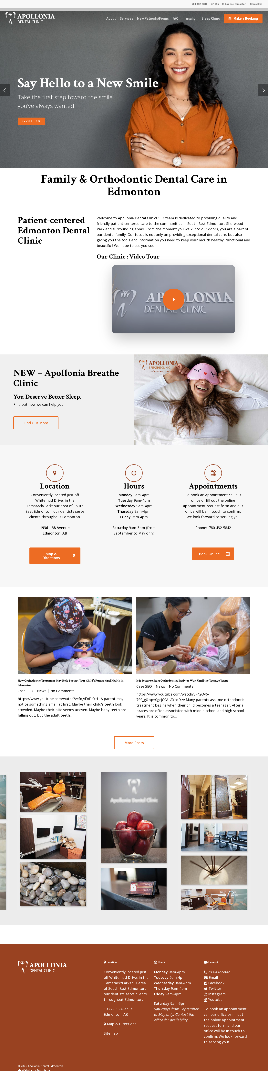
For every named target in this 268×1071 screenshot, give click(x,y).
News (41, 690)
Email (213, 977)
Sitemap (111, 1033)
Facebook (216, 983)
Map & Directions (121, 1023)
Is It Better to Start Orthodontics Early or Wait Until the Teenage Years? (182, 681)
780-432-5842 (219, 972)
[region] (134, 841)
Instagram (217, 994)
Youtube (215, 999)
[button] (35, 422)
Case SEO (25, 690)
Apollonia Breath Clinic (43, 117)
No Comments (62, 690)
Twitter (215, 988)
